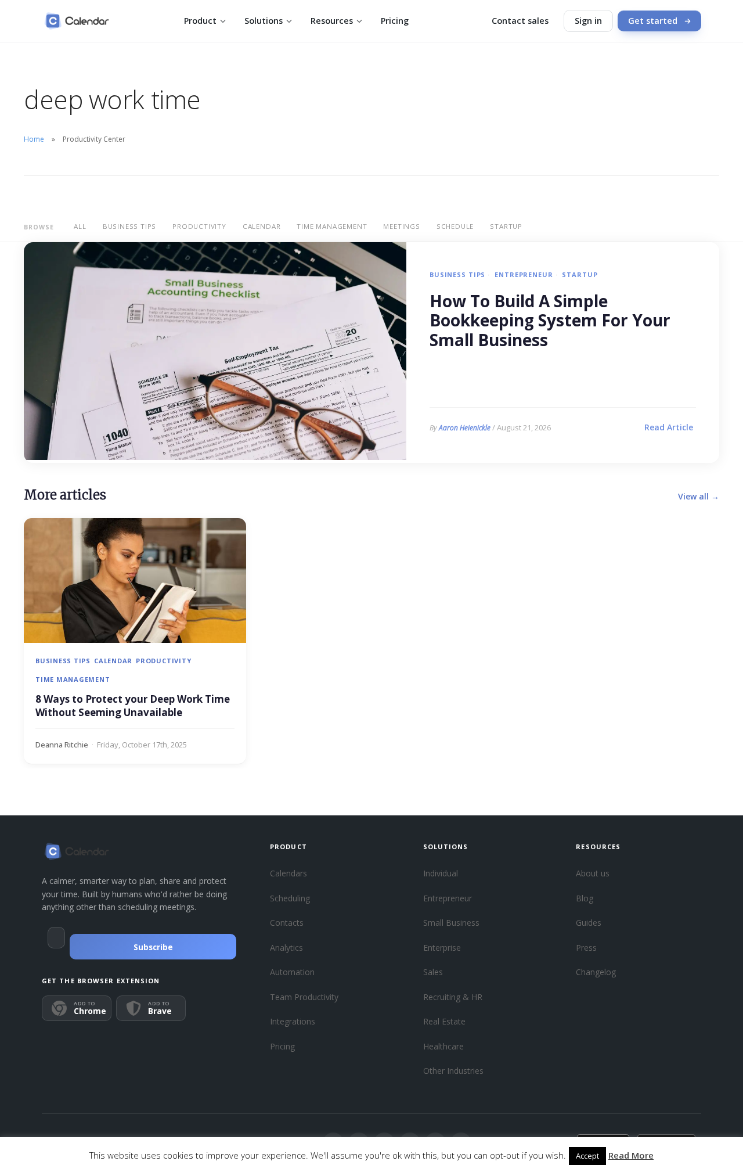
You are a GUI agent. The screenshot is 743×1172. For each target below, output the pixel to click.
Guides (588, 922)
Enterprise (442, 947)
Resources (332, 20)
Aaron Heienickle (464, 428)
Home (34, 139)
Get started (652, 20)
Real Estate (444, 1021)
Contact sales (520, 20)
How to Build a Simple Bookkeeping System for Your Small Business (550, 321)
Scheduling (290, 898)
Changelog (596, 971)
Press (586, 947)
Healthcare (443, 1046)
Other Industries (453, 1070)
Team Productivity (304, 996)
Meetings (401, 226)
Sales (433, 971)
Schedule (455, 226)
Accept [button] (587, 1156)
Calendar (261, 226)
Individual (440, 873)
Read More (631, 1155)
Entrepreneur (524, 274)
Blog (584, 898)
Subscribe (153, 947)
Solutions (263, 20)
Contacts (287, 922)
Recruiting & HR (452, 996)
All (80, 226)
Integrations (292, 1021)
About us (592, 873)
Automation (292, 971)
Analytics (286, 947)
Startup (506, 226)
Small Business (451, 922)
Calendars (288, 873)
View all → (698, 496)
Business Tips (129, 226)
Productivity (199, 226)
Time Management (332, 226)
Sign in (588, 20)
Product (200, 20)
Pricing (395, 20)
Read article (668, 427)
